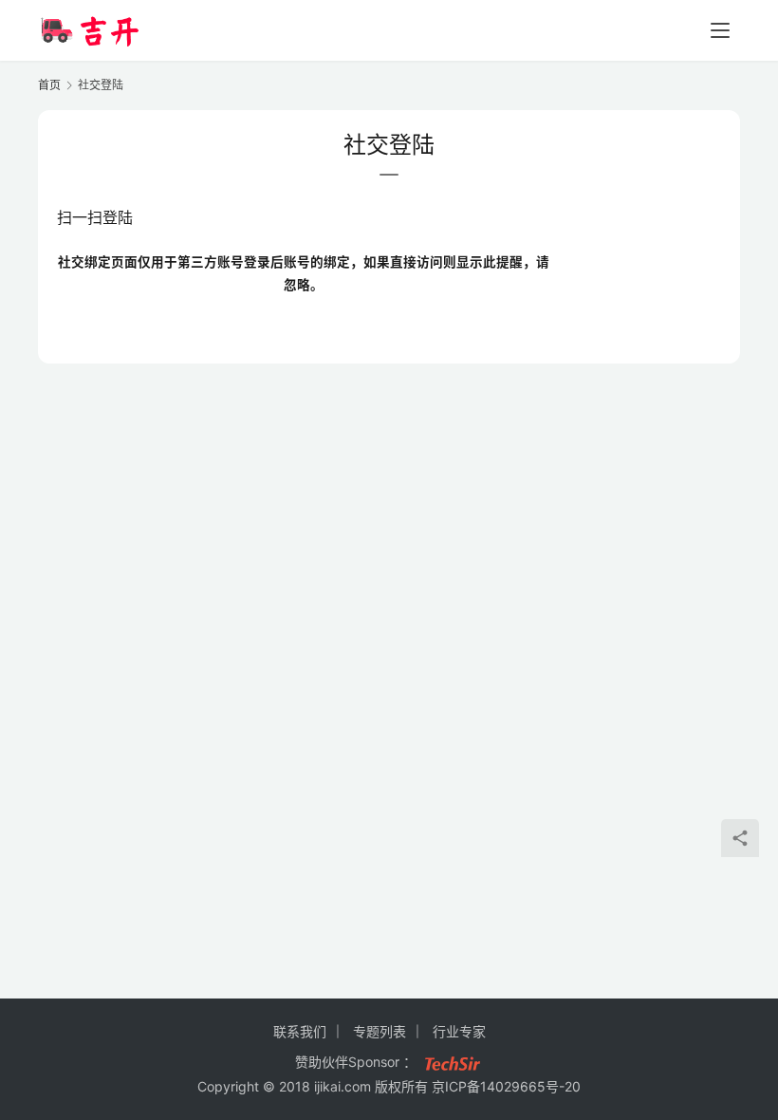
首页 (49, 85)
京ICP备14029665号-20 (506, 1086)
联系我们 (299, 1031)
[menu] (720, 30)
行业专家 (459, 1031)
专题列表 (379, 1031)
